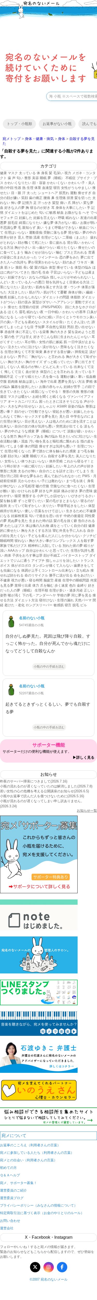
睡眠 (43, 178)
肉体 (7, 555)
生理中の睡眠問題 (75, 580)
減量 (25, 456)
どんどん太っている (57, 367)
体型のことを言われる (57, 372)
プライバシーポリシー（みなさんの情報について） (38, 1205)
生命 (45, 272)
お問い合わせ (10, 1221)
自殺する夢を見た (61, 456)
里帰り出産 (22, 585)
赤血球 (9, 332)
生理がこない (51, 237)
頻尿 (57, 491)
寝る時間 (35, 580)
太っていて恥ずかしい (24, 506)
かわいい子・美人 (81, 183)
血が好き (32, 372)
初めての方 (8, 1168)
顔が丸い (14, 456)
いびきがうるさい (81, 496)
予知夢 (40, 327)
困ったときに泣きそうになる (61, 401)
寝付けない (47, 600)
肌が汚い (35, 292)
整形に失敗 (8, 471)
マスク (13, 173)
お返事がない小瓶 (57, 124)
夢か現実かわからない (45, 262)
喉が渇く (14, 595)
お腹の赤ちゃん (51, 387)
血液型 (47, 188)
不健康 (5, 580)
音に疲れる (57, 243)
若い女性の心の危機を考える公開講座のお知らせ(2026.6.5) (44, 791)
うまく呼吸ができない (61, 228)
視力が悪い (19, 580)
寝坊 (56, 188)
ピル (83, 605)
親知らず (29, 228)
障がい (77, 203)
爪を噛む (47, 585)
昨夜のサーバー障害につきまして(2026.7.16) (33, 781)
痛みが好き (69, 491)
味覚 (39, 352)
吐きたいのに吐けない (76, 436)
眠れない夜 (35, 312)
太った (32, 193)
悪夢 (3, 223)
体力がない (63, 223)
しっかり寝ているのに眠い (34, 317)
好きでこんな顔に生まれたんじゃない (62, 337)
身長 (44, 173)
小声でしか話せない (52, 496)
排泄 (70, 198)
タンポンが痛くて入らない (52, 565)
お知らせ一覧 (87, 811)
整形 (27, 178)
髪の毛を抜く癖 (65, 521)
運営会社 (6, 1228)
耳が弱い (31, 342)
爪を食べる (50, 377)
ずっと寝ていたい (31, 501)
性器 (17, 188)
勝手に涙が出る (61, 575)
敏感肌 (59, 605)
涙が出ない (50, 347)
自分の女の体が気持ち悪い (34, 426)
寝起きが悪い (63, 411)
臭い (40, 228)
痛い (63, 203)
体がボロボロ (21, 565)
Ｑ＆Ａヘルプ (10, 1175)
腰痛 (46, 198)
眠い (75, 223)
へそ (86, 213)
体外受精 (56, 461)
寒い (81, 377)
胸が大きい (16, 362)
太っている (27, 173)
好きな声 (46, 491)
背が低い (74, 232)
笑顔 (24, 198)
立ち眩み (82, 570)
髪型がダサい (42, 302)
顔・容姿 (39, 183)
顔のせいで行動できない (32, 411)
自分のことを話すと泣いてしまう (64, 471)
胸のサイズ (34, 362)
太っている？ (85, 372)
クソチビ (89, 536)
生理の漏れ (65, 600)
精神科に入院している (45, 546)
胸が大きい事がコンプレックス (52, 541)
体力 (35, 585)
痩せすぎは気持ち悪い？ (57, 446)
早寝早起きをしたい (72, 506)
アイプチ (38, 561)
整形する (29, 496)
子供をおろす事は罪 (27, 555)
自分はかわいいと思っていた (48, 550)
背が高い (73, 243)
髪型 (55, 203)
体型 (52, 267)
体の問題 (31, 446)
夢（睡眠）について (51, 431)
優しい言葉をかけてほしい (45, 511)
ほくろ (13, 312)
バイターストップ (74, 555)
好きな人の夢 (14, 208)
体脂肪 (75, 297)
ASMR (62, 406)
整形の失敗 (71, 392)
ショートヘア (48, 193)
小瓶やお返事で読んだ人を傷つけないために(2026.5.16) (42, 796)
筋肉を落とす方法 (49, 287)
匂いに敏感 (47, 213)
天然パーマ (83, 600)
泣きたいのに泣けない (24, 347)
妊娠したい (54, 466)
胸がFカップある (30, 436)
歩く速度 (61, 585)
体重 (37, 188)
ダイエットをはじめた (21, 213)
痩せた (13, 307)
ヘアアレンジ (64, 302)
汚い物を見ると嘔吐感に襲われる (54, 441)
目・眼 (16, 193)
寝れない (21, 541)
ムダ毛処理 (26, 486)
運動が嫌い (68, 377)
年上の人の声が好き (79, 466)
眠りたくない (67, 247)
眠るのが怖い (31, 367)
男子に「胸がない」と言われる (41, 357)
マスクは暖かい (19, 396)
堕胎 (29, 237)
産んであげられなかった (62, 476)
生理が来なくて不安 (19, 352)
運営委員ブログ (12, 1198)
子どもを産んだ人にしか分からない (55, 536)
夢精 (89, 381)
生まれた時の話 (41, 521)
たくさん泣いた (79, 322)
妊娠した (25, 218)
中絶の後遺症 (74, 516)
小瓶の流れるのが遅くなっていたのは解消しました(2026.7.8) (46, 786)
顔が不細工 (51, 555)
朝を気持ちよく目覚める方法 (67, 282)
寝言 (68, 605)
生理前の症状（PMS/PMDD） (41, 307)
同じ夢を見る (81, 595)
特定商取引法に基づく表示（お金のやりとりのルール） (42, 1213)
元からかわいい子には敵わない (41, 481)
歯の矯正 (35, 198)
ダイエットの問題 (55, 297)
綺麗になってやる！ (46, 392)
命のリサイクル (36, 575)
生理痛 (61, 198)
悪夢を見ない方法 (71, 381)
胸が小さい (22, 247)
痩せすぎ (84, 193)
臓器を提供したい (24, 387)
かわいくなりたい (17, 183)
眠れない (72, 218)
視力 (67, 173)
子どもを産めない (27, 322)
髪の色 (9, 337)
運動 (73, 193)
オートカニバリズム (23, 401)
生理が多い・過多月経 (66, 590)
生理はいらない (16, 232)
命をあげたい (84, 575)
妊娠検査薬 (19, 516)
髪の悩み (41, 267)
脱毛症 (13, 223)
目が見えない (35, 421)
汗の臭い (6, 322)
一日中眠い (52, 312)
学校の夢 (63, 595)
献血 (60, 213)
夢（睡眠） (56, 178)
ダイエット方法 (26, 600)
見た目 (64, 416)
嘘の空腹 (42, 486)
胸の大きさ (58, 332)
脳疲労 (48, 580)
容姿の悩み (76, 406)
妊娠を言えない (45, 218)
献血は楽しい (29, 381)
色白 (72, 585)
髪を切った (82, 198)
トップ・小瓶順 (19, 124)
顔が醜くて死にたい (33, 243)
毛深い (58, 173)
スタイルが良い (54, 322)
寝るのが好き (40, 208)
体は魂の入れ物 (37, 526)
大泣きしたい (18, 292)
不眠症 (70, 178)
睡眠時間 (6, 541)
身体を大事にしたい (71, 208)
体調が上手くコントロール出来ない (48, 570)
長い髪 (28, 267)
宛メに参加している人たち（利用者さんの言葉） (37, 1153)
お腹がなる (73, 213)
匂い (20, 178)
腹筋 (19, 267)
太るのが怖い (28, 471)
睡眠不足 (6, 377)
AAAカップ (16, 550)
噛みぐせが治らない (40, 252)
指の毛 (36, 272)
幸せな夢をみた (31, 476)
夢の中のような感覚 (19, 431)
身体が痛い (76, 292)
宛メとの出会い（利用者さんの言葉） (28, 1160)
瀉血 (24, 441)
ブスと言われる (75, 252)
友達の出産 (88, 218)
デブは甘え (24, 337)
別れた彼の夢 (73, 546)
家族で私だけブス (13, 546)
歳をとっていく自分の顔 (68, 526)
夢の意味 (86, 491)
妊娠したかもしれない (24, 297)
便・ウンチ (72, 287)
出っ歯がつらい (44, 247)
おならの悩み (39, 277)
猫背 (17, 496)
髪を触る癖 (8, 501)
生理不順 (41, 590)
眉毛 (22, 312)
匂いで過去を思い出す (46, 516)
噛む (59, 252)
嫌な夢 (48, 223)
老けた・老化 (14, 605)
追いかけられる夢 (24, 491)
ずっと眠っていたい (58, 362)
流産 (36, 237)
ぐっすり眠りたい (27, 377)
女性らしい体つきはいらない (26, 461)
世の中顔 (6, 188)
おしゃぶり (47, 406)
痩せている (65, 267)
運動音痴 (35, 232)
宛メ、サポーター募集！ (18, 1183)
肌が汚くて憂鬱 (55, 292)
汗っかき (44, 203)
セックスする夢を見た (41, 416)
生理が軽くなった (17, 451)
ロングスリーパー (39, 605)
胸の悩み (51, 436)
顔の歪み (24, 302)
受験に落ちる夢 (55, 232)
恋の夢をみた (69, 257)
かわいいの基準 (74, 312)
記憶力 (27, 203)
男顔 (70, 327)
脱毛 (75, 605)
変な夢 (88, 203)
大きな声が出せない (23, 406)
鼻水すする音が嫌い (58, 352)
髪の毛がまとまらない (62, 501)
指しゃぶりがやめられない (70, 277)
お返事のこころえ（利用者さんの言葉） (30, 1145)
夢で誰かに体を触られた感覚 (54, 451)
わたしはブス (14, 526)
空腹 (3, 381)
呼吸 (61, 218)
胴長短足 (81, 352)
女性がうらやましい (76, 188)
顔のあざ (69, 262)
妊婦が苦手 (72, 387)
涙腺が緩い (75, 431)
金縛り (82, 585)
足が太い (28, 287)
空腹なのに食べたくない (68, 486)
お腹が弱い (88, 223)
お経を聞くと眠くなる (49, 396)
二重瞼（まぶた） (75, 237)
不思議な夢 (8, 228)
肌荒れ (64, 193)
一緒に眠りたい (33, 466)
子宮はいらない (62, 272)
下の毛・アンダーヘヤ (39, 595)
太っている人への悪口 (28, 282)
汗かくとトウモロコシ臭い (76, 317)
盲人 (21, 237)
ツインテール (48, 257)
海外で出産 (48, 381)
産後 (58, 580)
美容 (35, 178)
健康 (3, 173)
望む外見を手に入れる (69, 531)
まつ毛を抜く (76, 481)
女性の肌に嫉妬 (51, 342)
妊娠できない (18, 277)
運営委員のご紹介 (13, 1190)
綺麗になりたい (30, 223)
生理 (30, 188)
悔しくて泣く (14, 372)
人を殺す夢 (85, 541)
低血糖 (91, 377)
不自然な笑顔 (56, 327)
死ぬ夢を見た (18, 521)
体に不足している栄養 (32, 332)
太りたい (49, 506)
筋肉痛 (13, 381)
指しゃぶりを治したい (62, 561)
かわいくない (57, 183)
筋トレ (9, 267)
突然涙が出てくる (69, 426)
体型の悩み (82, 267)
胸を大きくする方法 (36, 531)
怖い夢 (16, 203)
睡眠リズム (38, 456)
